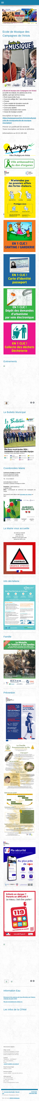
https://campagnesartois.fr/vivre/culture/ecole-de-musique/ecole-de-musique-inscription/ (19, 120)
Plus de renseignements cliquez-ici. (13, 1001)
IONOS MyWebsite (15, 1098)
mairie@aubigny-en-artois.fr (11, 1064)
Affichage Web (33, 1093)
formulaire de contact (26, 494)
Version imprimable (9, 1092)
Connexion (34, 1091)
